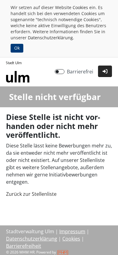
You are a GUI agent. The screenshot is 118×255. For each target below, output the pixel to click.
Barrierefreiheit (23, 246)
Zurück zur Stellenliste (31, 194)
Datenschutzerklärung (50, 37)
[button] (105, 71)
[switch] (59, 71)
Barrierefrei (80, 71)
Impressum (72, 231)
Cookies (80, 7)
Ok (17, 48)
